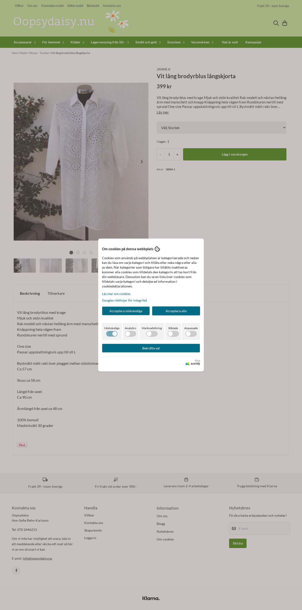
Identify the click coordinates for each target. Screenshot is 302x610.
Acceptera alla (176, 311)
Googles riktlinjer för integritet (124, 300)
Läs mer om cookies (116, 293)
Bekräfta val (151, 348)
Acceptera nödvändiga (125, 311)
